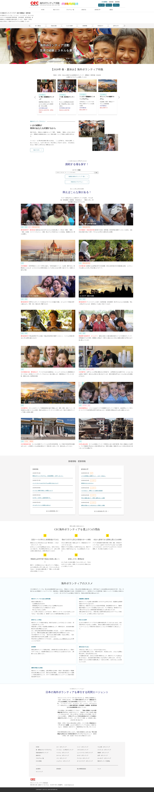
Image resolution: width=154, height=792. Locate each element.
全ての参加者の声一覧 (100, 511)
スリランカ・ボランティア (104, 749)
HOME (42, 9)
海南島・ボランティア (103, 752)
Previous (29, 25)
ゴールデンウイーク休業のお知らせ (42, 505)
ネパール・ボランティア (62, 755)
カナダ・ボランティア (82, 755)
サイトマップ (39, 771)
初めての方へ (56, 9)
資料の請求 (101, 5)
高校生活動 (54, 25)
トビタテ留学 (69, 25)
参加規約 (58, 768)
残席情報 (117, 1)
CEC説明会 (104, 1)
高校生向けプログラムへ (77, 181)
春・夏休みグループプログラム (44, 749)
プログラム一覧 (70, 9)
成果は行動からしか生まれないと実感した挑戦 (93, 505)
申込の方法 (109, 5)
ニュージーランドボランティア (85, 752)
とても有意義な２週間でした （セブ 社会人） (93, 476)
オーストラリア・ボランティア (85, 761)
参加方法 (84, 9)
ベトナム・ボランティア (62, 752)
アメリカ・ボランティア (83, 758)
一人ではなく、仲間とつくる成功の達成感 (92, 490)
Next (124, 25)
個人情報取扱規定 (81, 768)
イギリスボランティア (82, 749)
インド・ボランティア (82, 747)
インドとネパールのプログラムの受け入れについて (45, 483)
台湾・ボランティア (103, 755)
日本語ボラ (100, 25)
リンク (99, 768)
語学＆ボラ (116, 25)
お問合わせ (116, 5)
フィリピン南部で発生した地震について (43, 490)
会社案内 (38, 768)
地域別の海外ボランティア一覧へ (77, 176)
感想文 (111, 9)
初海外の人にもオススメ (87, 483)
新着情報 (111, 1)
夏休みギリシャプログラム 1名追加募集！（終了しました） (48, 475)
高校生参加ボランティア (42, 752)
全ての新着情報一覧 (52, 511)
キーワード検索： (77, 170)
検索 (96, 172)
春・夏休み (38, 25)
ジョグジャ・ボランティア (63, 761)
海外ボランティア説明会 (104, 761)
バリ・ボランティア (61, 758)
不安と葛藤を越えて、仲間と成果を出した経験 (93, 498)
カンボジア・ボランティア (104, 758)
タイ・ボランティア (61, 747)
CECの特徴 (38, 761)
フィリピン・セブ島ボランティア (64, 749)
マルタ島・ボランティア (104, 747)
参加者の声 (97, 9)
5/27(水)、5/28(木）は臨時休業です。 (42, 497)
